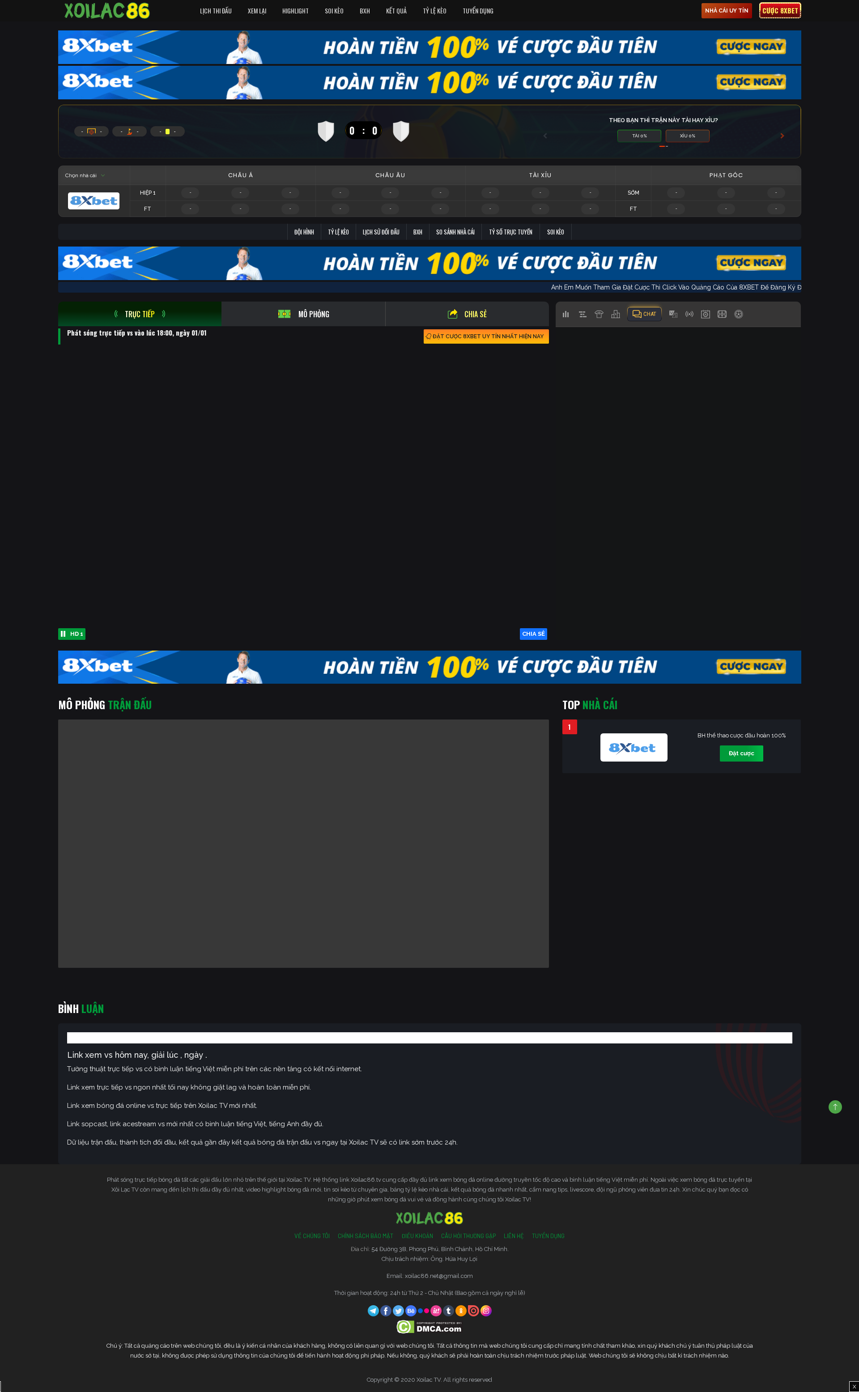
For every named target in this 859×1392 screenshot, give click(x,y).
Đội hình (304, 231)
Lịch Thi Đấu (216, 10)
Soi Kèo (334, 10)
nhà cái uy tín (726, 11)
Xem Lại (257, 10)
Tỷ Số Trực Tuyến (510, 231)
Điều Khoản (417, 1235)
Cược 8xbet (780, 10)
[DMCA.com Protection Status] (429, 1326)
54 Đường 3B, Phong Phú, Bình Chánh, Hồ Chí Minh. (440, 1249)
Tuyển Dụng (478, 10)
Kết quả (396, 10)
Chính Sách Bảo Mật (365, 1235)
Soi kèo (555, 231)
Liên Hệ (514, 1235)
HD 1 (76, 633)
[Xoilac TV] (107, 10)
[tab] (140, 314)
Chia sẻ (475, 314)
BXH (365, 10)
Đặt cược (741, 753)
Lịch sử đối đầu (381, 231)
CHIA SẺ (533, 633)
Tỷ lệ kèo (338, 231)
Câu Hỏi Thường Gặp (468, 1235)
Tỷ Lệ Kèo (435, 10)
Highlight (295, 10)
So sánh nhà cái (455, 231)
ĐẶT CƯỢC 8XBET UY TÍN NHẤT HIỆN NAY (488, 336)
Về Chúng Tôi (312, 1235)
